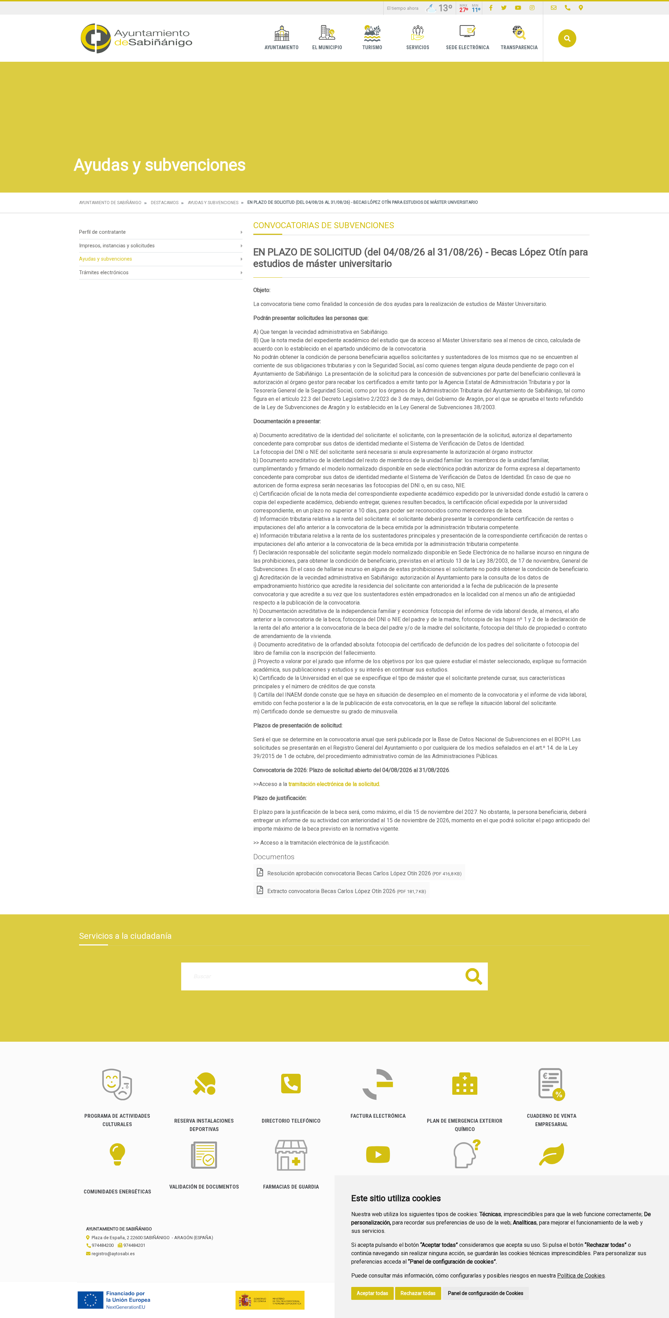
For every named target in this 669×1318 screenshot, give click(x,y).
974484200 (102, 1245)
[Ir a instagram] (532, 8)
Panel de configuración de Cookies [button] (485, 1293)
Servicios (417, 48)
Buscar (567, 38)
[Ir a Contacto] (553, 8)
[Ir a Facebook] (491, 8)
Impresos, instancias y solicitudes (117, 246)
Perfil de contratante (102, 232)
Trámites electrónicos (104, 273)
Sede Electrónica (467, 48)
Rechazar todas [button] (418, 1293)
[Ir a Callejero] (581, 8)
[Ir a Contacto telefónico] (567, 8)
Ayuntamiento (281, 48)
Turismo (372, 48)
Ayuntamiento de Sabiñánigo (110, 202)
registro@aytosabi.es (113, 1253)
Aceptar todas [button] (372, 1293)
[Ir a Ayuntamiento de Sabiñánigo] (136, 38)
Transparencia (519, 48)
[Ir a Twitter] (504, 8)
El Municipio (327, 48)
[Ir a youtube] (518, 8)
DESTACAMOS (164, 202)
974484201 (133, 1245)
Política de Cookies (581, 1275)
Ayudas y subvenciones (213, 202)
